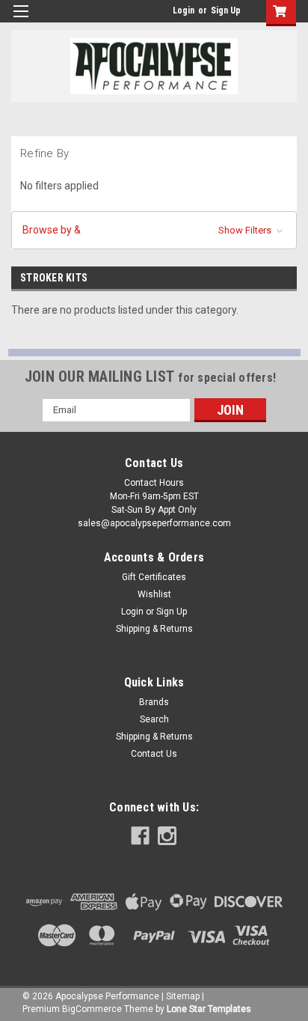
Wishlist (154, 594)
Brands (154, 702)
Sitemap (183, 996)
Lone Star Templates (209, 1009)
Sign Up (226, 10)
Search (154, 719)
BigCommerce (92, 1009)
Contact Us (154, 754)
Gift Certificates (154, 577)
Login (183, 10)
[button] (154, 230)
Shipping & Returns (154, 629)
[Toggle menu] (20, 20)
